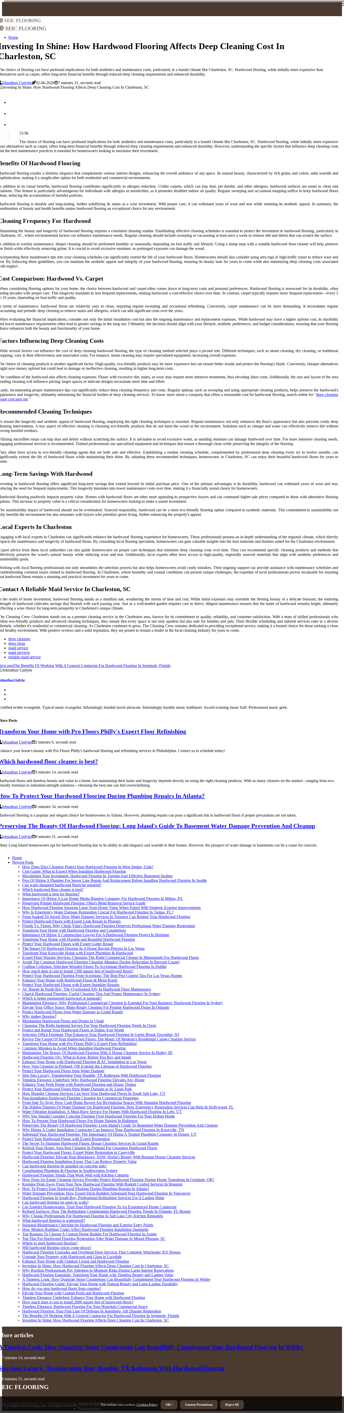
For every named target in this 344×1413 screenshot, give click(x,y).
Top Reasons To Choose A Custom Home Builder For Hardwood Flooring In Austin (89, 1234)
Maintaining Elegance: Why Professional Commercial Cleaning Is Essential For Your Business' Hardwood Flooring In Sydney (122, 1003)
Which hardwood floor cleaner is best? (52, 889)
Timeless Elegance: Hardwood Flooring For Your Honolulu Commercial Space (85, 1306)
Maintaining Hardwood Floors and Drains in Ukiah (63, 1021)
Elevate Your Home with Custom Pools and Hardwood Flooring (73, 1293)
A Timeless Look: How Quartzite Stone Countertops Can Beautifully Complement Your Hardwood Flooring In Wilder (116, 1279)
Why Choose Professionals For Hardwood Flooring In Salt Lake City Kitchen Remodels (92, 1216)
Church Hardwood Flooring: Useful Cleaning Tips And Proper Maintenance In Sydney (91, 994)
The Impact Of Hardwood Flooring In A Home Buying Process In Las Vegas (83, 948)
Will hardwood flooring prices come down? (56, 1248)
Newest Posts (22, 862)
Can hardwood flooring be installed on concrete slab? (64, 1166)
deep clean (16, 643)
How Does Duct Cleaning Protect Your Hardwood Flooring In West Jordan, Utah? (87, 867)
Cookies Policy (146, 1404)
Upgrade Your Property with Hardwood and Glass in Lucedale (72, 1257)
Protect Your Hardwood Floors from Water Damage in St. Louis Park (77, 1089)
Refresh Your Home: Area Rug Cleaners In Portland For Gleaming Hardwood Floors (89, 1148)
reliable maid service (24, 657)
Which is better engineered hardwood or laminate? (62, 998)
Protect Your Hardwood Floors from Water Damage (63, 1071)
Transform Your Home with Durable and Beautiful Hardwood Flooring (78, 939)
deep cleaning (19, 639)
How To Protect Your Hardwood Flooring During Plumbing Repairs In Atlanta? (85, 1189)
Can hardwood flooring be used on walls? (55, 1202)
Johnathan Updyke (17, 83)
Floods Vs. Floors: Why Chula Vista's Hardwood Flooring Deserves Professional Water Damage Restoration (108, 926)
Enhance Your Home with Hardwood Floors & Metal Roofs (69, 980)
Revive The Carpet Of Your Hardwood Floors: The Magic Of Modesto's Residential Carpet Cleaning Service (109, 1039)
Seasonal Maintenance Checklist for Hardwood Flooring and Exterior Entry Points (87, 1225)
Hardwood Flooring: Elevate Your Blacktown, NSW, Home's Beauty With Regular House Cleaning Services (108, 1157)
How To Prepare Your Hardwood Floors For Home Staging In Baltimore (80, 1121)
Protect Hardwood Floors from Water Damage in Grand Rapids (72, 1012)
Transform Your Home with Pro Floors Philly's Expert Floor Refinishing (79, 1043)
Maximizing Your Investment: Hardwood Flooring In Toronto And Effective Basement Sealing (97, 876)
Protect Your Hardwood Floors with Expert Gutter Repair (67, 944)
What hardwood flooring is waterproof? (53, 1220)
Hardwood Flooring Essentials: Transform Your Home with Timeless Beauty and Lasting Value (97, 1275)
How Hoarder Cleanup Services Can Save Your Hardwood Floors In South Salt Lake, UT (93, 1093)
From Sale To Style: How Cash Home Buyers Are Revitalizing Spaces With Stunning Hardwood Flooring (106, 1102)
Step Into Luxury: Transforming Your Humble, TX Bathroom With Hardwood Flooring (91, 1075)
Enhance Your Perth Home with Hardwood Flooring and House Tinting (79, 1084)
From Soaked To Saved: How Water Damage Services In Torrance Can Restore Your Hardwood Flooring (106, 917)
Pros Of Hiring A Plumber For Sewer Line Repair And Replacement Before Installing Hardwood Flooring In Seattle (114, 880)
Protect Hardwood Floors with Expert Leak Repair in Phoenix (71, 921)
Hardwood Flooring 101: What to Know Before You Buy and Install (76, 1057)
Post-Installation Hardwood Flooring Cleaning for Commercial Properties (80, 1098)
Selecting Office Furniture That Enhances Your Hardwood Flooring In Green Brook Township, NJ (100, 1034)
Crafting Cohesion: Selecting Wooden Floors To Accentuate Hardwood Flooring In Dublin (94, 966)
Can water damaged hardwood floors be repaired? (61, 885)
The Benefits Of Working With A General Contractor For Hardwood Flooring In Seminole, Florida (100, 1316)
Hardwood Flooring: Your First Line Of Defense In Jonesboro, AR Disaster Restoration (91, 1311)
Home (17, 858)
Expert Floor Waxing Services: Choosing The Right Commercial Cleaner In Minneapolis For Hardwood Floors (110, 957)
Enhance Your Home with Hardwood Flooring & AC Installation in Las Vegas (84, 1062)
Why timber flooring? (39, 1016)
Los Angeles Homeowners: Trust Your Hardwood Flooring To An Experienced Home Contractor (99, 1207)
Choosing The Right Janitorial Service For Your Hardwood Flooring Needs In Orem (89, 1025)
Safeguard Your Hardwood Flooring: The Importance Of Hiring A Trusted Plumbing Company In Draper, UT (109, 1134)
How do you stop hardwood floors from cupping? (61, 1288)
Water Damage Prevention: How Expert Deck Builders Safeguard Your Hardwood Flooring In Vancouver (106, 1193)
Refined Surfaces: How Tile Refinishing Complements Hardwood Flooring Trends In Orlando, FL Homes (106, 1211)
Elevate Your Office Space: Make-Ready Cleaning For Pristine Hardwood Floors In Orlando (95, 1007)
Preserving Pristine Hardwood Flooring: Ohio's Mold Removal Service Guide (84, 903)
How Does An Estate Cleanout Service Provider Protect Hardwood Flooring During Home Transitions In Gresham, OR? (118, 1180)
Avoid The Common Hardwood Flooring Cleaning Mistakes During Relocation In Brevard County (101, 962)
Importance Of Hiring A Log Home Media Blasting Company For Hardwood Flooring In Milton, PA (102, 898)
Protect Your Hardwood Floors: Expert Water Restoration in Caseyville (78, 1152)
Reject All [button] (232, 1404)
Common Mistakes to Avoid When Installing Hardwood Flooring (74, 1048)
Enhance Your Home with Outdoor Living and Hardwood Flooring (75, 1261)
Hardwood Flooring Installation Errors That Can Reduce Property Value (79, 1161)
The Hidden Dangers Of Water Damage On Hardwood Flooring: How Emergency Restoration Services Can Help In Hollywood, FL (128, 1107)
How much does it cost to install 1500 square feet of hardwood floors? (77, 971)
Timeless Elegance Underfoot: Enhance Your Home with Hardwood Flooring (83, 1297)
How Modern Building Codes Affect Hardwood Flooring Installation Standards (85, 1229)
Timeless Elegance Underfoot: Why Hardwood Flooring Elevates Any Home (83, 1080)
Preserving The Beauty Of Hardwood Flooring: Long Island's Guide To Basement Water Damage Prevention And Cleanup (120, 1125)
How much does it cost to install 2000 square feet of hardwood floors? (77, 1302)
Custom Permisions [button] (199, 1404)
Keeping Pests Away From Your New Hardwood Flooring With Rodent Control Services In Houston (102, 1184)
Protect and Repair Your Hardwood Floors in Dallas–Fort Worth (73, 1030)
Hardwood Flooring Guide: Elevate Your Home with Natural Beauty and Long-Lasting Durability (100, 1284)
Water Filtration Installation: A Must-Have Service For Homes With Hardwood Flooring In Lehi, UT (102, 1111)
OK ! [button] (169, 1404)
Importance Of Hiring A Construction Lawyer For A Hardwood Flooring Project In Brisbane (95, 935)
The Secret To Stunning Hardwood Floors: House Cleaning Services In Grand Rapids (90, 1143)
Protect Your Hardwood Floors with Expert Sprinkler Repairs (70, 985)
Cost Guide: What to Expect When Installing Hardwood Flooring (74, 871)
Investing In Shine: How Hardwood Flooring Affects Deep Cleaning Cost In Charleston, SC (95, 1266)
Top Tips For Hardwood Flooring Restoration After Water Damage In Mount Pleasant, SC (93, 1238)
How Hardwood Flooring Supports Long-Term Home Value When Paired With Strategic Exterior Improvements (111, 907)
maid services (19, 652)
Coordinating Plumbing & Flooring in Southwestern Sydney (70, 1170)
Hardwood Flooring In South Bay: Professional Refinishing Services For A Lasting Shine (93, 1198)
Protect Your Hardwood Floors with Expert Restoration (66, 1139)
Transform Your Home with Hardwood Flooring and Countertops (74, 930)
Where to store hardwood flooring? (50, 1243)
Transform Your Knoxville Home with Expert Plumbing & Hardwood (77, 953)
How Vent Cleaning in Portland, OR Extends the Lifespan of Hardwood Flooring (87, 1066)
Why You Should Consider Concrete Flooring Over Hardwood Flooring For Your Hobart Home (98, 1116)
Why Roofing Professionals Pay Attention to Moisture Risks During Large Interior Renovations (98, 1270)
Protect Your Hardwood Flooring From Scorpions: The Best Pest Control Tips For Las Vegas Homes (102, 975)
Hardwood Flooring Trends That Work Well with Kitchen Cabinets (75, 1175)
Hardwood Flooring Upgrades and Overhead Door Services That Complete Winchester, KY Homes (101, 1252)
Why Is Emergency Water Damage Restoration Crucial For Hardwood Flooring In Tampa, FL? (97, 912)
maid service (18, 648)
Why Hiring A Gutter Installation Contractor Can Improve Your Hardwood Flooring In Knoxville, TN (103, 1130)
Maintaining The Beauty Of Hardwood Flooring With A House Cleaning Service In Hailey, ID (97, 1053)
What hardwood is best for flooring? (51, 894)
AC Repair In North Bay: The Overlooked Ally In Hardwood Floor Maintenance (86, 989)
